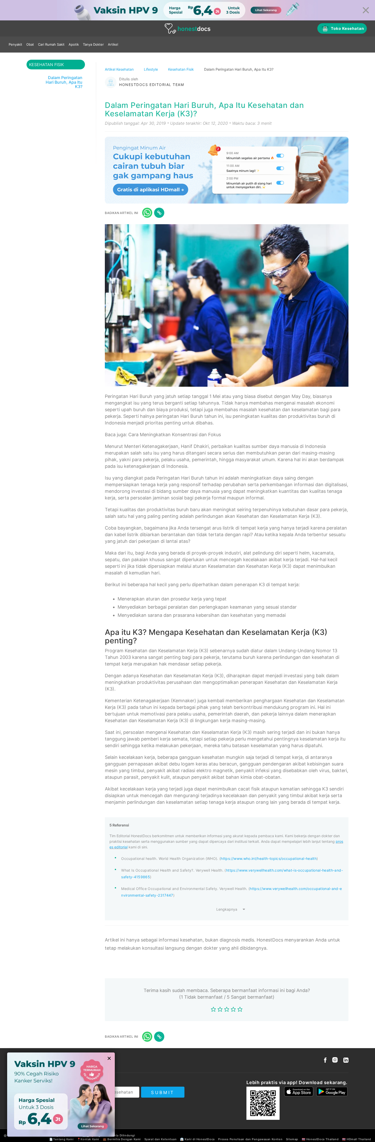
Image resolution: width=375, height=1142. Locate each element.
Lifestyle (151, 69)
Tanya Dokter (93, 44)
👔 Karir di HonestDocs (197, 1139)
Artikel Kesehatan (120, 69)
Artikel (113, 44)
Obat (30, 44)
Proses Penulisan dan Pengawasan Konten (250, 1139)
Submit (162, 1092)
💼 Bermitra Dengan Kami (122, 1139)
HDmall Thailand (359, 1139)
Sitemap (292, 1139)
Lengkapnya (226, 909)
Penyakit (15, 44)
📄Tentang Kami (61, 1139)
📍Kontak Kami (88, 1139)
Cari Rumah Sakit (51, 44)
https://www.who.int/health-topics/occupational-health (269, 858)
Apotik (74, 44)
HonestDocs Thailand (322, 1139)
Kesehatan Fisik (181, 69)
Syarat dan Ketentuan (160, 1139)
